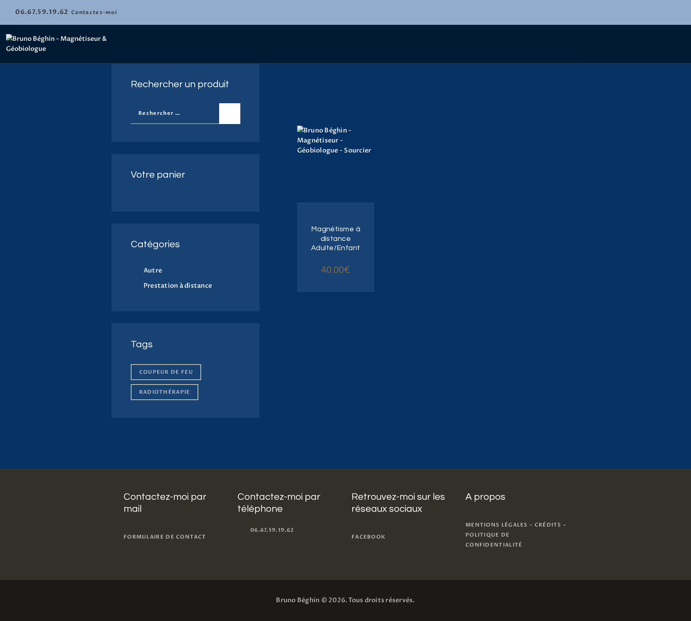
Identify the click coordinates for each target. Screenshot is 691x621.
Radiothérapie (164, 392)
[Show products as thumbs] (301, 94)
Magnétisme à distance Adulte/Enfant (335, 238)
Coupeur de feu (166, 372)
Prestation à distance (178, 285)
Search (229, 113)
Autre (153, 270)
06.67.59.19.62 (272, 530)
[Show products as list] (318, 94)
